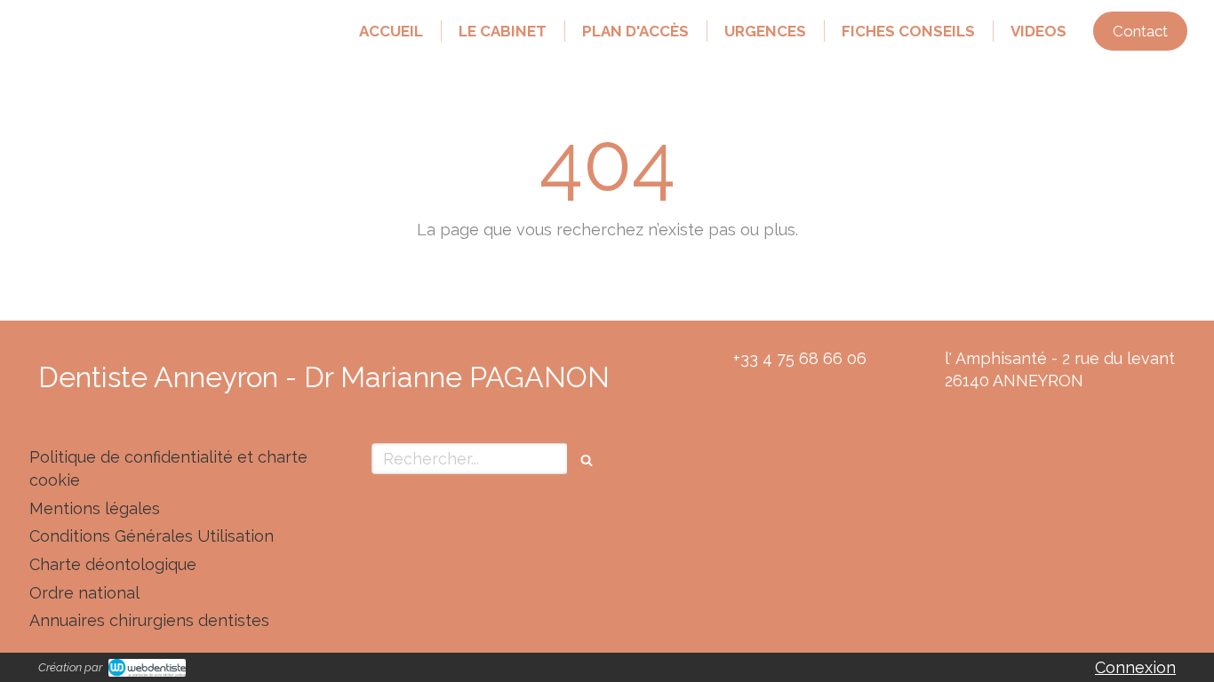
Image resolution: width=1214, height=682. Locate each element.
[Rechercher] (586, 458)
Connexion (1135, 667)
